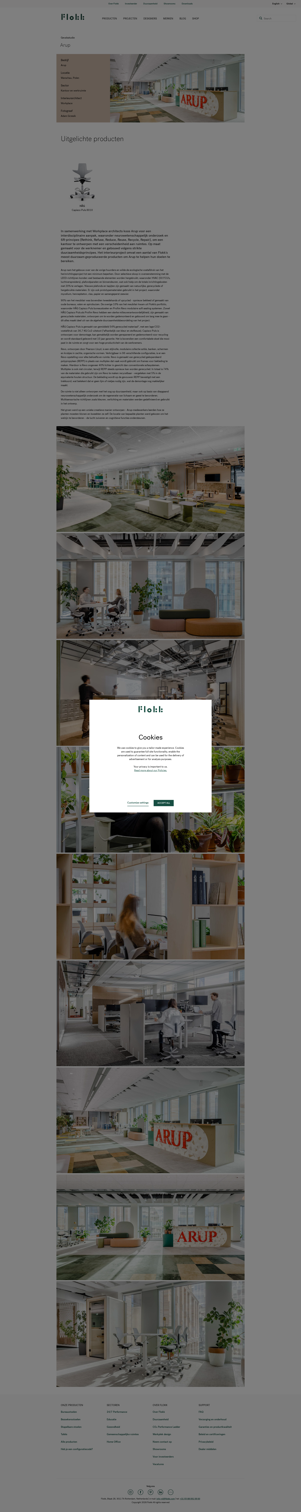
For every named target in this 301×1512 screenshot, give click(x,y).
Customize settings (138, 802)
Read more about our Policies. (150, 770)
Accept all (163, 802)
